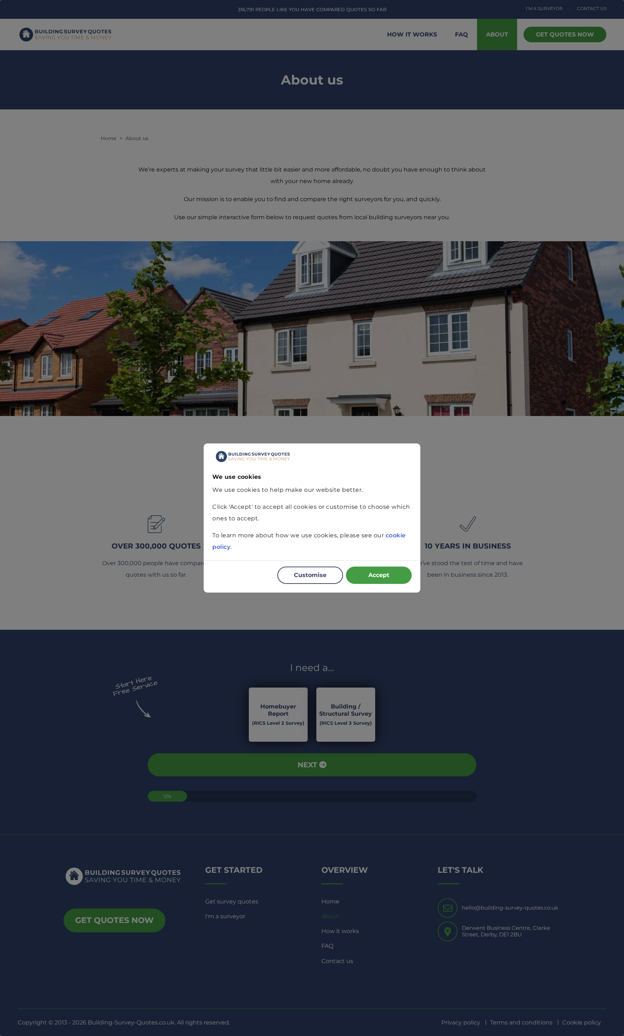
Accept (378, 575)
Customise (310, 575)
